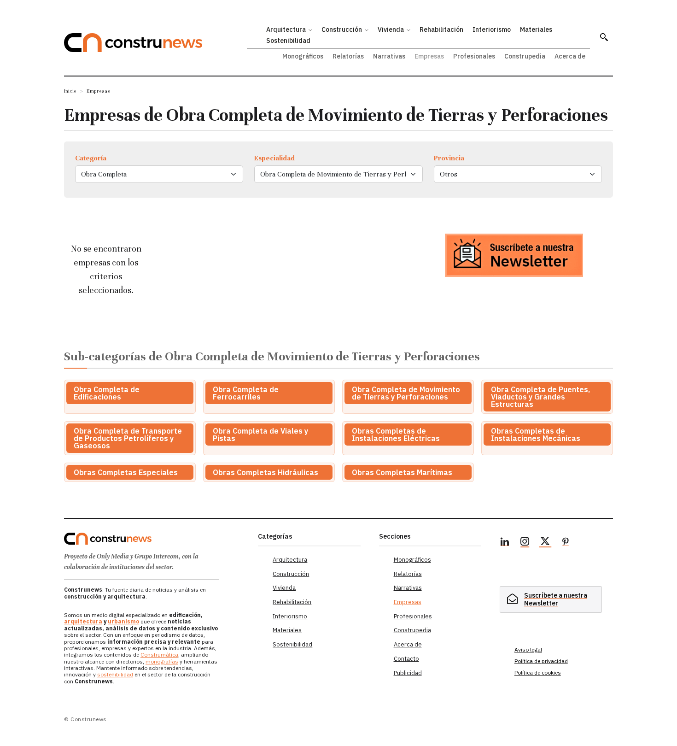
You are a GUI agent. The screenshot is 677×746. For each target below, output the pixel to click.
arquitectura (83, 621)
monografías (162, 661)
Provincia (449, 158)
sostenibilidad (115, 674)
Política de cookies (537, 672)
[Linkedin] (505, 543)
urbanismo (123, 621)
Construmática (159, 654)
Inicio (70, 91)
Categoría (90, 158)
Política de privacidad (541, 661)
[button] (604, 37)
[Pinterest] (565, 543)
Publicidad (408, 673)
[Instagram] (525, 543)
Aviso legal (528, 649)
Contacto (406, 659)
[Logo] (155, 539)
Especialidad (274, 158)
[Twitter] (545, 543)
